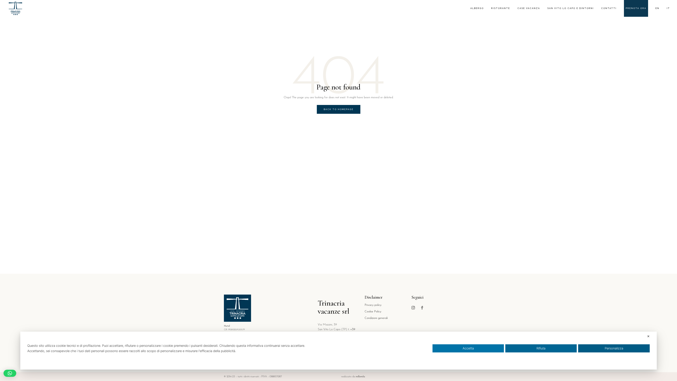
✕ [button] (648, 336)
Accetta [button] (468, 348)
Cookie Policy (373, 311)
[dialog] (338, 351)
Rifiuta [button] (540, 348)
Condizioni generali (376, 318)
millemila (360, 376)
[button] (10, 373)
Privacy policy (373, 305)
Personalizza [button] (614, 348)
